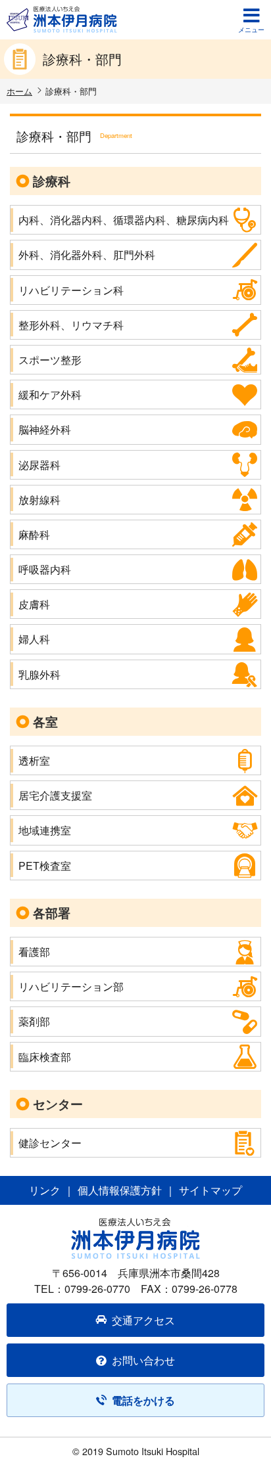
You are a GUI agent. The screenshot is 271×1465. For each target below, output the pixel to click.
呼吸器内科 (44, 569)
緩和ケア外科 (50, 394)
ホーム (19, 91)
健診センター (50, 1142)
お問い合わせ (143, 1360)
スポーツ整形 (50, 359)
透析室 (34, 760)
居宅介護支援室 (55, 795)
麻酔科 (34, 534)
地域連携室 (44, 830)
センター (58, 1103)
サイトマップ (210, 1190)
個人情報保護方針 (120, 1190)
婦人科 (34, 638)
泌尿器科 (39, 464)
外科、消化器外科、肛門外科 (86, 254)
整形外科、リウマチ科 (71, 324)
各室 (45, 721)
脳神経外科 (44, 429)
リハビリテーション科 (71, 290)
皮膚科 (34, 604)
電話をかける (143, 1400)
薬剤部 (34, 1021)
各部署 (51, 912)
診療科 (51, 180)
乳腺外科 (39, 674)
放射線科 (39, 499)
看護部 (34, 951)
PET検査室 (44, 865)
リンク (45, 1190)
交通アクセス (143, 1320)
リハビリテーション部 (71, 986)
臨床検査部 (44, 1056)
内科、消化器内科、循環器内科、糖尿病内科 (123, 219)
